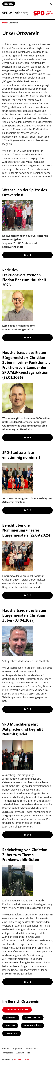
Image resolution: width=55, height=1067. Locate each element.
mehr (27, 255)
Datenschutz (32, 1048)
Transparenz (7, 1052)
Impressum (18, 1048)
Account (20, 1052)
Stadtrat (10, 1025)
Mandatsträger (32, 1025)
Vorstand (11, 1017)
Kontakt (6, 1048)
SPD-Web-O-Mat (21, 1059)
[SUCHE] (51, 4)
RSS (28, 1052)
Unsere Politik (32, 1017)
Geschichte (11, 1033)
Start (4, 22)
